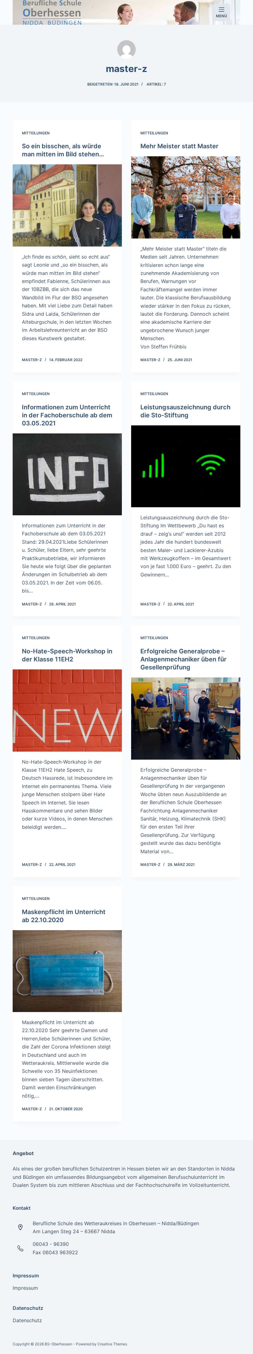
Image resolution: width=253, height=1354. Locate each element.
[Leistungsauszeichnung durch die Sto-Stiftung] (185, 466)
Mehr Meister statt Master (179, 146)
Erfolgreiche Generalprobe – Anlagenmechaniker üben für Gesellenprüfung (183, 659)
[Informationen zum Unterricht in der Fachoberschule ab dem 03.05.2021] (67, 474)
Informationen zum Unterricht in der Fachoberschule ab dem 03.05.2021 (67, 415)
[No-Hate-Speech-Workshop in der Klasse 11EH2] (67, 710)
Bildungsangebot (106, 1177)
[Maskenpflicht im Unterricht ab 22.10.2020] (67, 971)
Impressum (25, 1288)
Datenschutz (27, 1320)
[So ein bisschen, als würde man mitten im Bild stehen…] (67, 205)
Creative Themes (112, 1344)
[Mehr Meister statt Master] (185, 197)
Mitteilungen (36, 133)
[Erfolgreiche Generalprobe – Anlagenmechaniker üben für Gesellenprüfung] (185, 718)
